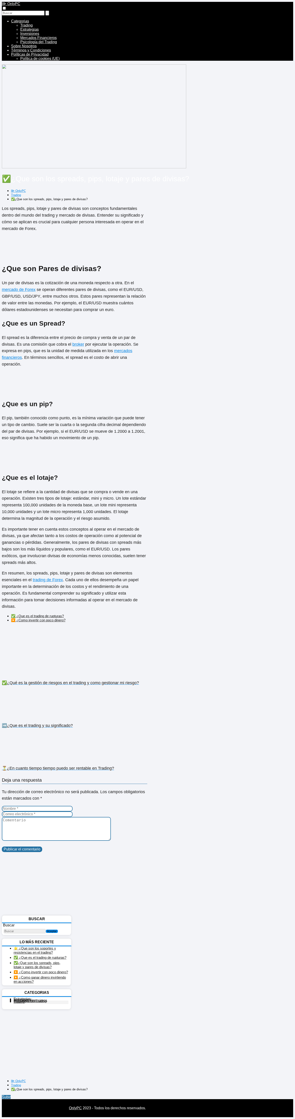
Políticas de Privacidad (30, 54)
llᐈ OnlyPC (11, 4)
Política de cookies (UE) (40, 58)
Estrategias (29, 29)
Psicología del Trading (38, 42)
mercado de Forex (18, 289)
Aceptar (52, 931)
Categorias (20, 21)
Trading (26, 25)
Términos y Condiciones (31, 50)
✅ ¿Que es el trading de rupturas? (37, 616)
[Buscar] (47, 13)
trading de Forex (48, 580)
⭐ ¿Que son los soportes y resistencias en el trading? (35, 950)
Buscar (9, 925)
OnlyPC (75, 1108)
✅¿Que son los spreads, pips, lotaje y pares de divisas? (37, 965)
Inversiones (29, 34)
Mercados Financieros (38, 38)
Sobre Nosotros (24, 46)
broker (78, 344)
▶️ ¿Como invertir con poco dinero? (38, 620)
